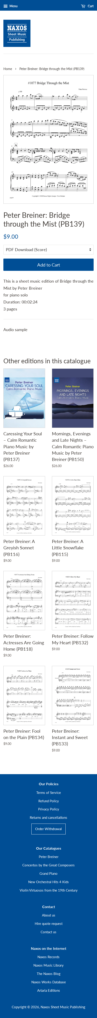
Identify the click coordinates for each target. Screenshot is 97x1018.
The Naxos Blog (48, 974)
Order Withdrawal (48, 829)
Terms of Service (48, 792)
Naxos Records (48, 957)
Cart (90, 6)
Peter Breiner (48, 857)
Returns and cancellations (48, 817)
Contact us (48, 932)
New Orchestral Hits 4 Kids (48, 882)
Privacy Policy (48, 809)
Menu (13, 6)
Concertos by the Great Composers (48, 865)
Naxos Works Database (48, 982)
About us (48, 915)
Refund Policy (48, 801)
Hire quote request (48, 923)
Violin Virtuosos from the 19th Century (49, 890)
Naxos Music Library (48, 965)
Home (7, 69)
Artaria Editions (48, 990)
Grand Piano (48, 873)
